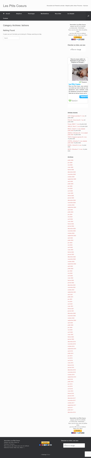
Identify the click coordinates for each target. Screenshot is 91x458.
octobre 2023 (71, 233)
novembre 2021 (72, 287)
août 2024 (70, 209)
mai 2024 (70, 216)
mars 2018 (70, 391)
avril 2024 (70, 219)
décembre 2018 (72, 370)
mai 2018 (70, 386)
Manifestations (45, 13)
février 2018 (71, 393)
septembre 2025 (72, 179)
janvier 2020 (71, 339)
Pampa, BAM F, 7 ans (73, 124)
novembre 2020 (72, 315)
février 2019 (71, 365)
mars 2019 (70, 363)
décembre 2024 (72, 200)
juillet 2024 (70, 212)
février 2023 (71, 252)
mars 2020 (70, 334)
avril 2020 (70, 332)
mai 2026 (70, 165)
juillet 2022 (70, 268)
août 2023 (70, 238)
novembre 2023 (72, 231)
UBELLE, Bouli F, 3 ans (74, 126)
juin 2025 (70, 186)
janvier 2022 (71, 282)
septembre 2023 (72, 235)
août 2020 (70, 323)
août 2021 (70, 294)
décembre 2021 (72, 285)
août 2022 (70, 266)
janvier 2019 (71, 367)
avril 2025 (70, 191)
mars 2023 (70, 249)
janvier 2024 (71, 226)
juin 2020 (70, 327)
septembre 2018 (72, 377)
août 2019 (70, 351)
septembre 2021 (72, 292)
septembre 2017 (72, 405)
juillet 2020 (70, 325)
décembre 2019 (72, 341)
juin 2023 (70, 242)
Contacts (5, 18)
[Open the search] (88, 16)
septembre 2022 (72, 264)
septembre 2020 (72, 320)
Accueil (8, 13)
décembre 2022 (72, 257)
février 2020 (71, 337)
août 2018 (70, 379)
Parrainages (31, 13)
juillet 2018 (70, 381)
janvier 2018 (71, 395)
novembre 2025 (72, 174)
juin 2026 (70, 162)
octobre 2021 (71, 290)
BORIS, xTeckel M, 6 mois (75, 145)
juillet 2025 (70, 184)
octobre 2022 (71, 261)
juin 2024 (70, 214)
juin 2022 (70, 271)
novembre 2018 (72, 372)
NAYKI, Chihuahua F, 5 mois (75, 149)
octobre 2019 (71, 346)
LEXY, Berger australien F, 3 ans (76, 116)
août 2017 (70, 407)
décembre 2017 (72, 398)
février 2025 (71, 195)
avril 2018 (70, 388)
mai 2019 (70, 358)
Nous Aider (58, 13)
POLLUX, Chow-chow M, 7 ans (76, 120)
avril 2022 (70, 275)
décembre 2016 (72, 412)
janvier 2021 (71, 311)
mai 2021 (70, 301)
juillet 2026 (70, 160)
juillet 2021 (70, 297)
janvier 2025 (71, 198)
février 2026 (71, 169)
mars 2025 (70, 193)
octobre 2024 (71, 205)
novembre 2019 (72, 344)
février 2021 (71, 308)
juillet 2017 (70, 410)
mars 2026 (70, 167)
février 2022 (71, 280)
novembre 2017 (72, 400)
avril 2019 (70, 360)
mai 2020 (70, 330)
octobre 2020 (71, 318)
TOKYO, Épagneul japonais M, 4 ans (77, 137)
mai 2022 (70, 273)
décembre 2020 (72, 313)
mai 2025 (70, 188)
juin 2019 (70, 355)
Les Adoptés (70, 13)
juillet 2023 (70, 240)
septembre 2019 (72, 348)
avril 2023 (70, 247)
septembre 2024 (72, 207)
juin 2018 (70, 384)
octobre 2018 (71, 374)
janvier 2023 (71, 254)
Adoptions (19, 13)
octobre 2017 (71, 403)
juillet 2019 (70, 353)
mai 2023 (70, 245)
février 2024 (71, 224)
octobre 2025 (71, 176)
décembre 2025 (72, 172)
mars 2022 (70, 278)
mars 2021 (70, 306)
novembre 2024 (72, 202)
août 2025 (70, 181)
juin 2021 (70, 299)
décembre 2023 (72, 228)
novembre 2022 (72, 259)
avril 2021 (70, 304)
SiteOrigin (44, 454)
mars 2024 (70, 221)
